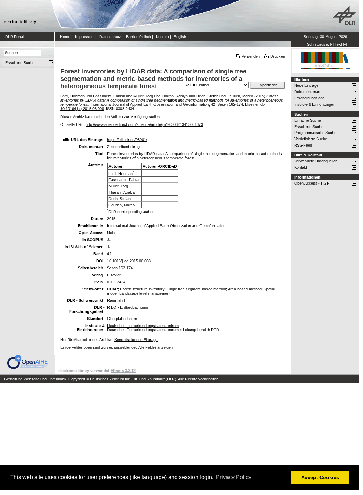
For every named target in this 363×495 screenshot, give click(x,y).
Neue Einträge (306, 85)
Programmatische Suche (315, 132)
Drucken (277, 56)
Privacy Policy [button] (233, 477)
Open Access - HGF (311, 183)
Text (338, 44)
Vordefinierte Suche (310, 139)
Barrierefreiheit (138, 36)
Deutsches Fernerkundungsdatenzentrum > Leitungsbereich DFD (163, 330)
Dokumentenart (307, 92)
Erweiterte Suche (308, 126)
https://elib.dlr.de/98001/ (127, 139)
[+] (345, 44)
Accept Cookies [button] (320, 477)
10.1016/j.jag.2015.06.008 (82, 109)
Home (65, 36)
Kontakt (162, 36)
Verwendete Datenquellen (315, 161)
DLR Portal (14, 36)
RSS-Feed (303, 145)
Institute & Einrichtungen (314, 104)
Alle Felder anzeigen (155, 347)
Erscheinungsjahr (309, 98)
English (180, 36)
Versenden (251, 56)
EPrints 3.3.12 (123, 370)
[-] (332, 44)
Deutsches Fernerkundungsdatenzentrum (143, 325)
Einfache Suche (307, 120)
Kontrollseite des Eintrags (136, 340)
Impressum (84, 36)
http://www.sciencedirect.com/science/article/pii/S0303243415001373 (144, 124)
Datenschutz (110, 36)
